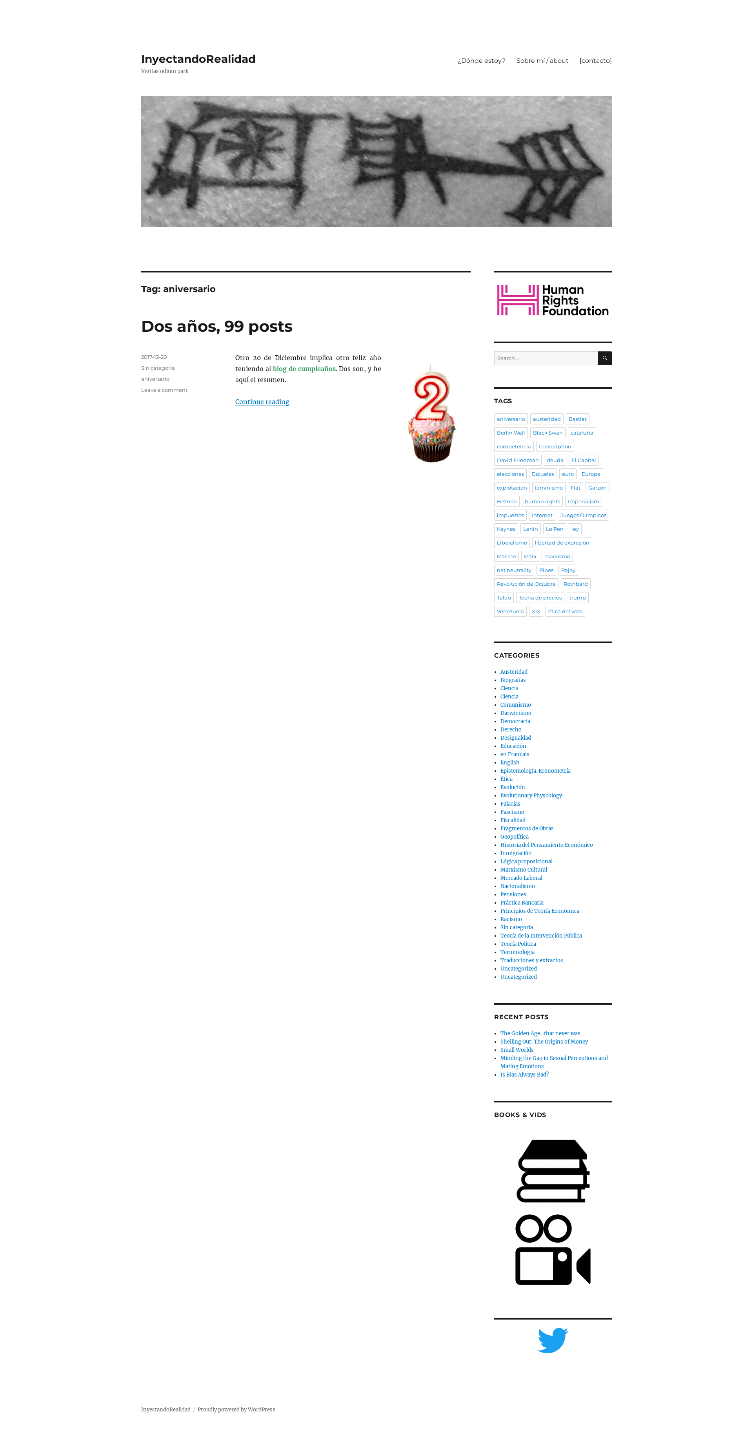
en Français (514, 754)
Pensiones (513, 894)
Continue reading (262, 402)
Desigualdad (515, 738)
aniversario (155, 379)
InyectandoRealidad (198, 59)
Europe (591, 474)
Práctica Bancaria (522, 902)
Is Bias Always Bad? (524, 1074)
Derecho (511, 729)
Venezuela (510, 611)
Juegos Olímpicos (583, 515)
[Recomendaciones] (553, 300)
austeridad (547, 419)
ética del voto (565, 611)
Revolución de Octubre (526, 584)
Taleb (504, 597)
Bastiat (578, 419)
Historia (507, 501)
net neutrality (514, 570)
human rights (542, 501)
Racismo (511, 919)
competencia (514, 446)
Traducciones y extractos (531, 960)
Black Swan (548, 433)
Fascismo (512, 812)
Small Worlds (517, 1050)
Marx (530, 556)
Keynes (506, 529)
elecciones (510, 474)
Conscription (555, 446)
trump (577, 597)
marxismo (557, 556)
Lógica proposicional (526, 861)
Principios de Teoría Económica (539, 911)
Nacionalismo (517, 886)
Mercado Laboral (521, 878)
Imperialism (583, 501)
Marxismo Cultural (523, 869)
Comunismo (515, 705)
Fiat (575, 487)
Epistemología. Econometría (535, 771)
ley (575, 529)
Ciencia (509, 688)
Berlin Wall (511, 433)
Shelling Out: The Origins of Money (544, 1041)
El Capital (583, 460)
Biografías (513, 680)
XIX (536, 611)
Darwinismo (515, 713)
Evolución (512, 787)
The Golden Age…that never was (540, 1033)
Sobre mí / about (543, 60)
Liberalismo (512, 542)
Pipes (546, 570)
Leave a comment (164, 390)
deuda (555, 460)
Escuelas (543, 474)
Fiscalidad (513, 820)
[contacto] (596, 60)
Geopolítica (514, 836)
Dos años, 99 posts (217, 326)
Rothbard (576, 584)
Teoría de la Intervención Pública (541, 935)
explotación (512, 487)
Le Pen (555, 529)
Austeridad (513, 672)
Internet (542, 515)
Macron (506, 556)
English (510, 762)
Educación (513, 746)
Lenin (530, 529)
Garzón (597, 487)
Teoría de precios (540, 597)
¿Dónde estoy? (482, 60)
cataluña (582, 433)
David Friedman (518, 460)
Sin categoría (158, 368)
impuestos (510, 515)
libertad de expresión (562, 542)
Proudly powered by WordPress (236, 1409)
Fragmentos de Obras (527, 828)
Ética (506, 779)
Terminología (517, 952)
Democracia (515, 721)
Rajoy (568, 570)
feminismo (549, 487)
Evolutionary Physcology (531, 795)
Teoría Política (518, 944)
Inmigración (516, 853)
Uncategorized (518, 968)
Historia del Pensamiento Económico (546, 845)
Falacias (510, 804)
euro (568, 474)
